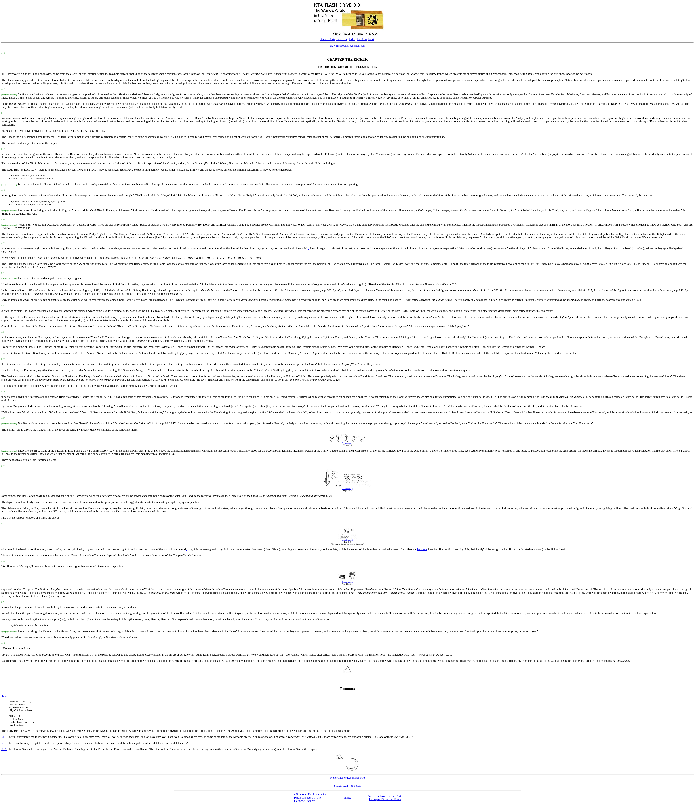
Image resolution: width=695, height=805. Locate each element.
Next (371, 39)
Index (352, 39)
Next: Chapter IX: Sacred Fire (347, 777)
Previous (362, 39)
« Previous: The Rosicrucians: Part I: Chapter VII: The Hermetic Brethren (311, 797)
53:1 (4, 743)
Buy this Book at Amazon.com (347, 45)
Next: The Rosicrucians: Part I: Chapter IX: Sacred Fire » (384, 798)
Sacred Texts (327, 39)
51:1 (4, 736)
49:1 (4, 695)
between (422, 549)
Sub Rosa (342, 39)
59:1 (4, 749)
